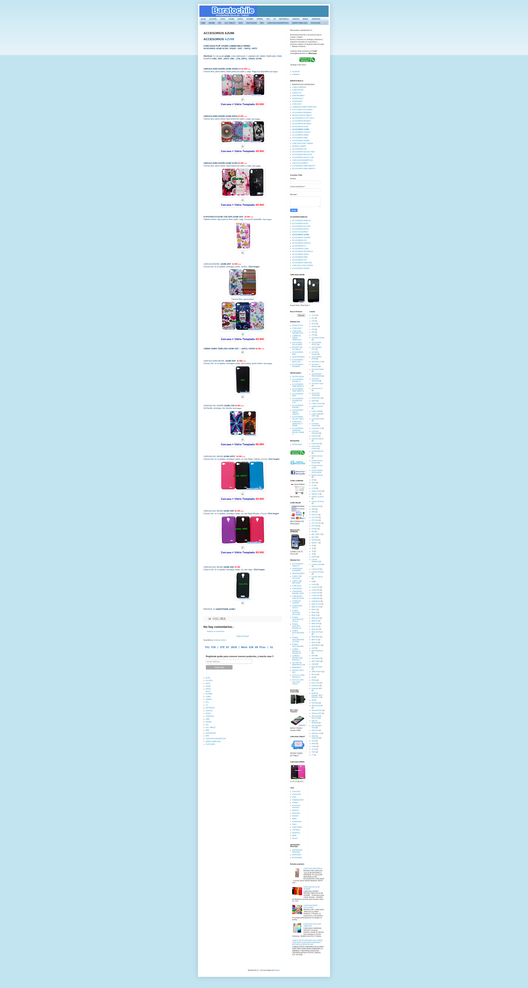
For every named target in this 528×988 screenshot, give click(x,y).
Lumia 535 (316, 593)
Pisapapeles (297, 821)
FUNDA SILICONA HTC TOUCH (298, 619)
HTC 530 (315, 517)
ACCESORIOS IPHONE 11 (297, 380)
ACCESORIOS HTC (299, 240)
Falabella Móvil (298, 800)
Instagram (296, 74)
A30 (313, 329)
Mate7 (314, 609)
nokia (314, 664)
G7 (313, 485)
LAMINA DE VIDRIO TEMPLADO (304, 107)
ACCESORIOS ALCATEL (301, 226)
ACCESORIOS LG (299, 246)
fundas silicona (317, 475)
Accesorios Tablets (316, 394)
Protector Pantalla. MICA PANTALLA (317, 695)
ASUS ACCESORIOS (300, 163)
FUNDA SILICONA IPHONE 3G (296, 626)
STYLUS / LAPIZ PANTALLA (298, 676)
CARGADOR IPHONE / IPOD (298, 592)
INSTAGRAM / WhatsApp (297, 851)
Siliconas (315, 730)
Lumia (314, 584)
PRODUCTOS (297, 325)
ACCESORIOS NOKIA (300, 135)
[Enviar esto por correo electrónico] (214, 618)
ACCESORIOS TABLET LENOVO (297, 412)
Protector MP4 (317, 688)
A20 (313, 321)
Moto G (314, 615)
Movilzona (296, 813)
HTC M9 (315, 526)
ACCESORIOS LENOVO (301, 132)
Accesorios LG (317, 388)
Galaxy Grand (317, 491)
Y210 (314, 749)
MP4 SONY (316, 661)
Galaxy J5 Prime (318, 501)
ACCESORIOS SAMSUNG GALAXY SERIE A (298, 431)
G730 (314, 488)
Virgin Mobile (297, 827)
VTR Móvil (296, 830)
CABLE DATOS (317, 406)
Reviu (294, 824)
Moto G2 (315, 621)
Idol (313, 531)
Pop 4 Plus (316, 683)
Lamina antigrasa (315, 560)
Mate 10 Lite (316, 604)
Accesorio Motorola (315, 365)
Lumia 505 (316, 587)
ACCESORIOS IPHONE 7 (301, 121)
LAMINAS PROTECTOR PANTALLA (297, 658)
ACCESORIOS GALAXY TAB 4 (303, 152)
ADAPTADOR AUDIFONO (297, 570)
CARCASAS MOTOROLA (312, 869)
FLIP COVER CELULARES (302, 110)
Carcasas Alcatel (318, 419)
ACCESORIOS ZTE (299, 149)
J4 (312, 546)
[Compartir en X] (219, 618)
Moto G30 (315, 624)
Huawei (295, 803)
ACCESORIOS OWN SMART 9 (303, 166)
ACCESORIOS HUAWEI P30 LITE (297, 401)
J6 (312, 551)
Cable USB (316, 411)
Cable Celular (317, 403)
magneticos (316, 601)
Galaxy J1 (315, 494)
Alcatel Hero (316, 398)
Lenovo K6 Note (318, 572)
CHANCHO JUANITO (296, 602)
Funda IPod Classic (316, 447)
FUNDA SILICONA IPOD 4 (298, 633)
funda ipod (316, 444)
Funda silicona (317, 456)
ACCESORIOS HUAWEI (301, 238)
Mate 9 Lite (316, 607)
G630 (314, 483)
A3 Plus (314, 326)
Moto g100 (316, 618)
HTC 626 (315, 520)
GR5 (313, 512)
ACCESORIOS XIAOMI (300, 141)
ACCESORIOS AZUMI (300, 129)
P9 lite (314, 680)
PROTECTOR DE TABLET (302, 115)
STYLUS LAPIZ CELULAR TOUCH (298, 682)
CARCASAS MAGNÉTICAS (302, 160)
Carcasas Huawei (315, 424)
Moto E (314, 612)
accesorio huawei (315, 353)
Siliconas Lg (316, 733)
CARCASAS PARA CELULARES (310, 906)
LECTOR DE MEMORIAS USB (298, 664)
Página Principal (243, 636)
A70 (313, 335)
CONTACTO (296, 93)
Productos (315, 686)
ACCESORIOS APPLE (300, 229)
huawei (314, 529)
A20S (314, 324)
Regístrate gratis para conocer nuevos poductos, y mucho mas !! (239, 656)
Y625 (314, 752)
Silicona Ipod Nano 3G (316, 717)
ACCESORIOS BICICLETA (302, 155)
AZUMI (229, 39)
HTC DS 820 (316, 523)
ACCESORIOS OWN (300, 138)
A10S (314, 315)
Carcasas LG (316, 428)
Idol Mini (315, 540)
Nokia (294, 819)
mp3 (313, 648)
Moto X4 (315, 642)
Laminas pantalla (318, 564)
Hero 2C (315, 515)
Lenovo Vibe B (317, 577)
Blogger (277, 970)
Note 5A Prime (317, 667)
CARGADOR (297, 589)
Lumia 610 (316, 595)
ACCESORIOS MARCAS (301, 221)
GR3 (313, 509)
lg (312, 581)
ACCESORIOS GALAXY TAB (303, 157)
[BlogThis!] (216, 618)
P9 (313, 677)
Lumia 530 (316, 590)
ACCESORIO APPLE (316, 343)
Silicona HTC (316, 713)
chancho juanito (318, 439)
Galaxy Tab (316, 506)
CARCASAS (296, 104)
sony (313, 741)
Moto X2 (315, 640)
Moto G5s (315, 629)
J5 (312, 548)
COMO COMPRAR (299, 87)
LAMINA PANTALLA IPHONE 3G (296, 651)
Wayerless (296, 833)
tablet (314, 744)
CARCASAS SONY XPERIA (302, 143)
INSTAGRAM (297, 444)
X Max (314, 746)
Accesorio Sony (317, 384)
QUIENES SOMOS (299, 146)
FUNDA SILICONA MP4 (298, 645)
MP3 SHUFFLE (317, 651)
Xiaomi (294, 838)
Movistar (295, 816)
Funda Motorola (317, 451)
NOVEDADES (297, 101)
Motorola (295, 810)
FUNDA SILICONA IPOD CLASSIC (298, 640)
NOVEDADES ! (297, 99)
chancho (315, 436)
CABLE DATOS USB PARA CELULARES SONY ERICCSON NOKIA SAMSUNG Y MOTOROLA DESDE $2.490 (307, 942)
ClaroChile (296, 791)
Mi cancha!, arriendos (296, 806)
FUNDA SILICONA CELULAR (296, 613)
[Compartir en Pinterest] (224, 618)
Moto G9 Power (317, 632)
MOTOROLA (316, 645)
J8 (312, 554)
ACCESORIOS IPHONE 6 (301, 124)
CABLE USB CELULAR (297, 577)
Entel (294, 797)
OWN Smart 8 (317, 672)
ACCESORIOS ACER (300, 127)
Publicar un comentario (215, 631)
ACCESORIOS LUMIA (300, 249)
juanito (314, 557)
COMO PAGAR (297, 90)
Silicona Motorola (315, 722)
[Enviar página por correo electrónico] (209, 618)
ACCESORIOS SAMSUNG (302, 263)
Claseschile (296, 794)
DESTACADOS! (298, 377)
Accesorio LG (317, 362)
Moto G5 (315, 626)
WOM (294, 835)
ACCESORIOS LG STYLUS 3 (303, 118)
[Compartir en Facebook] (221, 618)
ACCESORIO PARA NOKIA (316, 375)
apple (314, 401)
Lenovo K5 (316, 569)
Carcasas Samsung (315, 432)
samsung (315, 703)
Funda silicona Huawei (317, 462)
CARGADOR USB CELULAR (298, 597)
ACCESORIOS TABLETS (297, 565)
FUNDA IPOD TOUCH (297, 607)
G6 (313, 480)
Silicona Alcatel (317, 706)
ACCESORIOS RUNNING (301, 113)
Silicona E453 (317, 710)
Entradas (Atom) (220, 640)
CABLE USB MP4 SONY (297, 582)
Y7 (313, 755)
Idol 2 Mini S (316, 534)
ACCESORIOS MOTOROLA (302, 251)
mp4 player (316, 658)
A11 (313, 318)
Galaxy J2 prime (318, 497)
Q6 (313, 700)
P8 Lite (314, 674)
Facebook (296, 72)
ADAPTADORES (298, 96)
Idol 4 (314, 537)
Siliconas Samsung (315, 737)
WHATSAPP (296, 855)
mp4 (313, 656)
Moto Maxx (316, 637)
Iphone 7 (315, 543)
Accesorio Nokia (318, 369)
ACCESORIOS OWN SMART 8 (303, 169)
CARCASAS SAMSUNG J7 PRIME (297, 424)
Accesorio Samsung (315, 380)
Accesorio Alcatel (318, 338)
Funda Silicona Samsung (317, 471)
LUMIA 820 (316, 598)
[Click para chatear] (307, 62)
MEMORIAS (296, 667)
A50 (313, 332)
